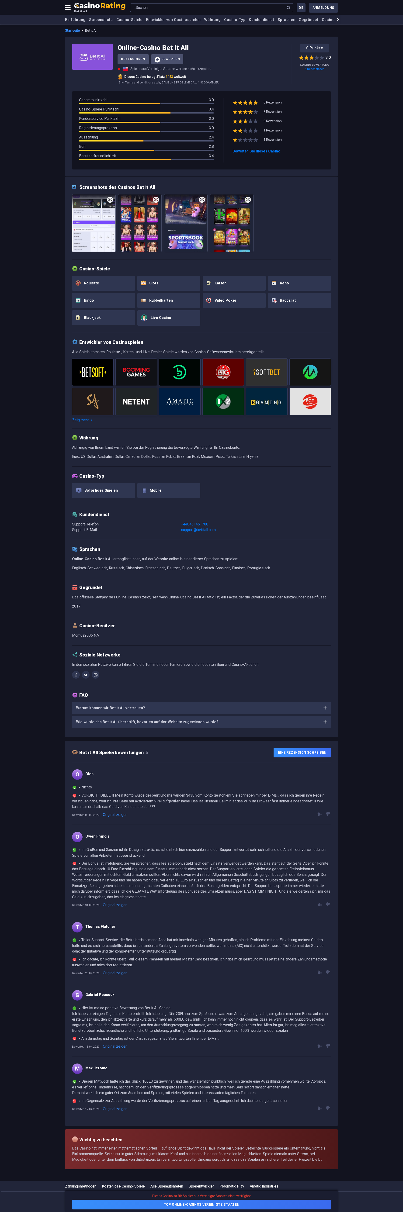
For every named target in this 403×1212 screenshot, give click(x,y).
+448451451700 (194, 524)
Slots (153, 283)
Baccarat (287, 300)
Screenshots (101, 19)
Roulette (91, 283)
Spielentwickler (201, 1186)
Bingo (88, 300)
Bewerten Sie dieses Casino (256, 151)
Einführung (75, 19)
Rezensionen (133, 59)
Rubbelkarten (160, 300)
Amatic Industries (264, 1186)
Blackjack (92, 317)
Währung (212, 19)
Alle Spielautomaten (166, 1186)
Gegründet (308, 19)
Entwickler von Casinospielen (173, 19)
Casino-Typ (234, 19)
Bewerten (170, 59)
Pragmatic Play (231, 1186)
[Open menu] (68, 7)
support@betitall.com (198, 530)
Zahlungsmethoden (80, 1186)
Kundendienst (261, 19)
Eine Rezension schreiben (302, 752)
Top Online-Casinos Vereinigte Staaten (202, 1204)
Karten (220, 283)
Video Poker (225, 300)
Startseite (72, 30)
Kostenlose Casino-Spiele (123, 1186)
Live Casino (160, 317)
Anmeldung (323, 8)
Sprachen (286, 19)
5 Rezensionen (314, 69)
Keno (284, 283)
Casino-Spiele (129, 19)
